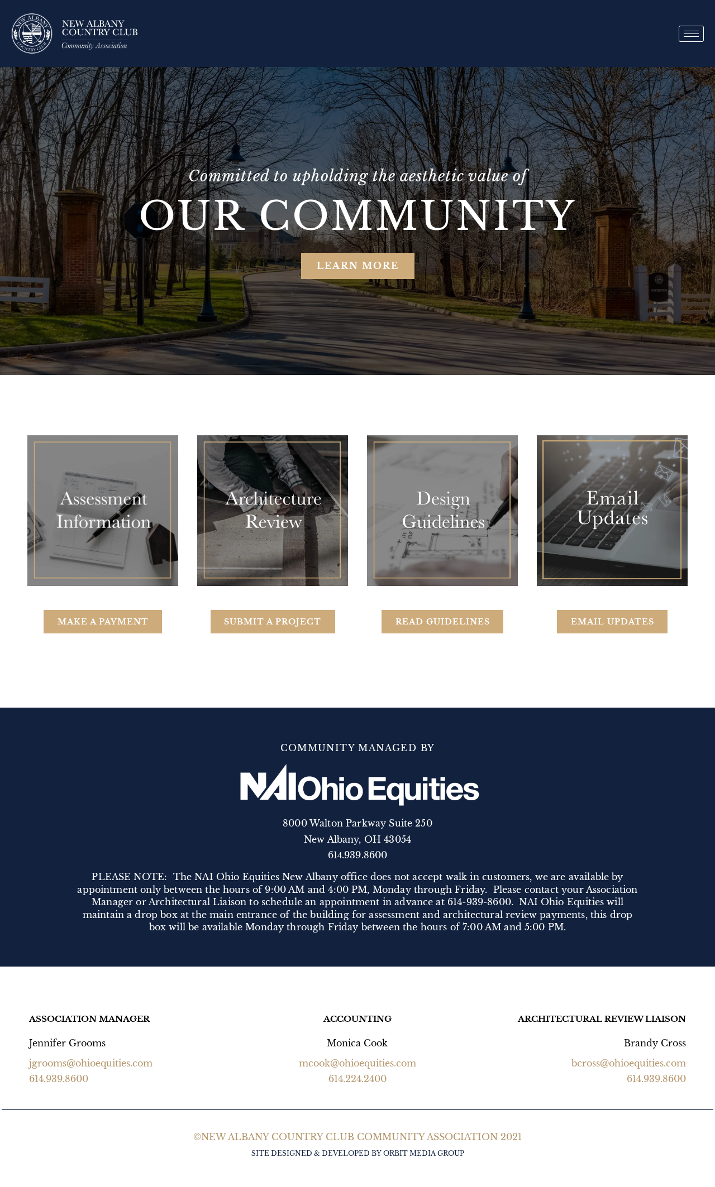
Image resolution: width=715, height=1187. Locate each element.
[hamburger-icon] (691, 34)
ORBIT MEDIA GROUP (423, 1153)
